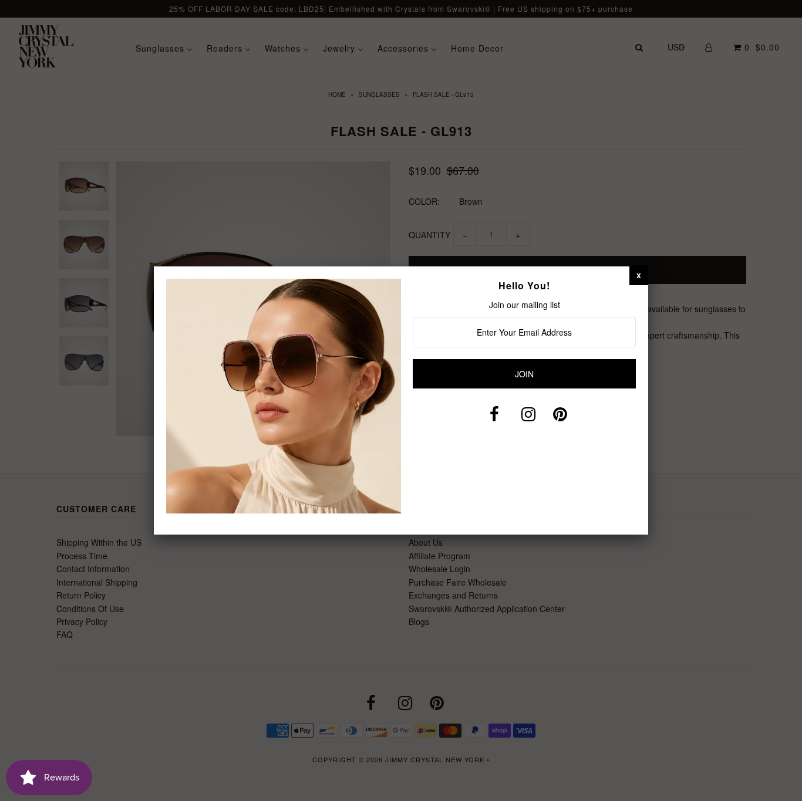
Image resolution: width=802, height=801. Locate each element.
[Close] (638, 274)
